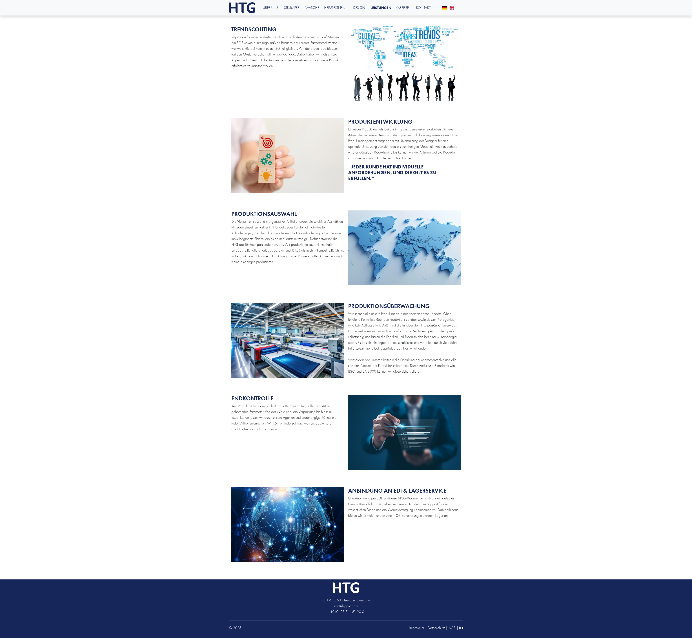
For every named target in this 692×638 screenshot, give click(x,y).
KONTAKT (423, 8)
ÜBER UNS (270, 8)
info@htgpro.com (346, 606)
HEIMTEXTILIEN (334, 8)
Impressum (416, 628)
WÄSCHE (312, 8)
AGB (452, 628)
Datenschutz (436, 628)
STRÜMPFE (291, 8)
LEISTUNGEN (381, 8)
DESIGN (359, 8)
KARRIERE (402, 8)
